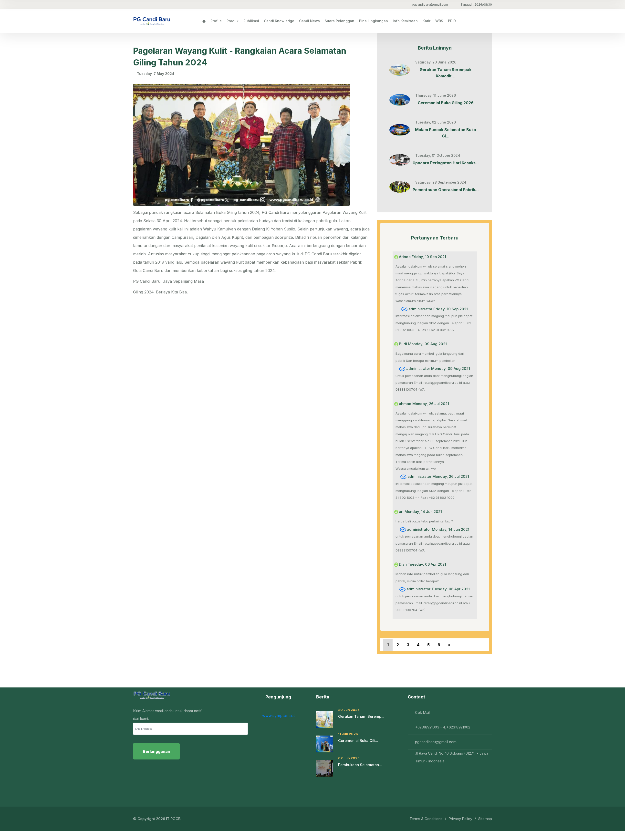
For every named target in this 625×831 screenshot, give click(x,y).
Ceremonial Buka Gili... (358, 740)
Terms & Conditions (425, 819)
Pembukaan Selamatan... (360, 764)
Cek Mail (422, 712)
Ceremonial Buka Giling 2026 (446, 102)
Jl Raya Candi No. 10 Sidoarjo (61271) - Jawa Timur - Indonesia (451, 757)
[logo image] (151, 20)
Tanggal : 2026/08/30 (476, 4)
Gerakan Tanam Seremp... (361, 716)
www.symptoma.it (278, 715)
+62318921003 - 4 (430, 727)
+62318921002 (458, 727)
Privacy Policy (460, 819)
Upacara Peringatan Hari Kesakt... (446, 162)
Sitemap (485, 819)
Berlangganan (156, 751)
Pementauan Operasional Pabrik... (446, 189)
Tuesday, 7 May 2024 (155, 73)
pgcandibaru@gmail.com (430, 4)
